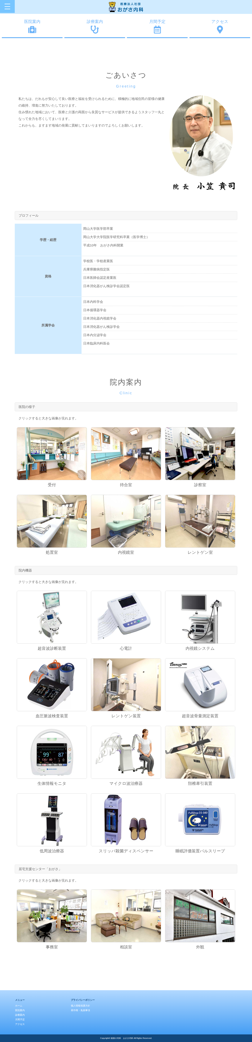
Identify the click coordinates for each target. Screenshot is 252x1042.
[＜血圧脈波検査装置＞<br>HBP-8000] (52, 684)
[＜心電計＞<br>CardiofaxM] (126, 617)
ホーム (18, 1005)
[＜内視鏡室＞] (126, 521)
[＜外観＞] (200, 915)
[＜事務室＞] (52, 915)
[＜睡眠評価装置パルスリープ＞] (200, 819)
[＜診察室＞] (200, 453)
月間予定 (157, 21)
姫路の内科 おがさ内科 (122, 1038)
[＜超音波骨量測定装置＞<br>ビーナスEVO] (200, 684)
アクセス (219, 21)
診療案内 (95, 21)
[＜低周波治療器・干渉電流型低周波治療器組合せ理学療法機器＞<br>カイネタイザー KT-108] (52, 819)
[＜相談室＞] (126, 915)
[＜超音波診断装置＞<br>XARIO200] (52, 617)
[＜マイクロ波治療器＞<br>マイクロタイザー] (126, 752)
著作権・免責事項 (80, 1010)
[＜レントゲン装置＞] (126, 684)
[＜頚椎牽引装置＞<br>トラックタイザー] (200, 752)
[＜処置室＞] (52, 521)
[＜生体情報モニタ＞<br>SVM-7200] (52, 752)
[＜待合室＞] (126, 453)
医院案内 (32, 21)
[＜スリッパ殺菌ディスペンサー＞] (126, 819)
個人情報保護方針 (80, 1005)
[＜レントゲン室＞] (200, 521)
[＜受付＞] (52, 453)
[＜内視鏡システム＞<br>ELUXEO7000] (200, 617)
